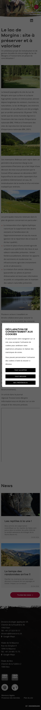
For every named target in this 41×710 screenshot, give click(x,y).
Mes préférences (20, 383)
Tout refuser (20, 376)
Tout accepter (20, 370)
